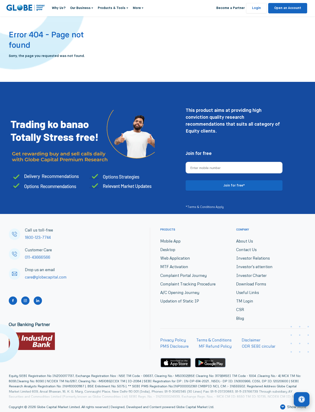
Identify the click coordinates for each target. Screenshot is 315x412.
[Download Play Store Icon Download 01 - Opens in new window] (210, 363)
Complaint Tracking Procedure (188, 284)
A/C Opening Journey (179, 292)
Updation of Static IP (179, 301)
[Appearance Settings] (301, 399)
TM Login (244, 301)
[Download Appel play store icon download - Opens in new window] (175, 363)
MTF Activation (174, 266)
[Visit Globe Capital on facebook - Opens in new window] (13, 300)
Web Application (175, 258)
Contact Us (246, 249)
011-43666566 (37, 257)
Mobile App (170, 241)
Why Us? (58, 8)
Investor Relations (253, 258)
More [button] (137, 8)
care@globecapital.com (46, 277)
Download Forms (251, 284)
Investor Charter (251, 275)
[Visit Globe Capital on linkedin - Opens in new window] (38, 300)
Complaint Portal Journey (183, 275)
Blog (240, 318)
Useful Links (247, 292)
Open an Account (287, 8)
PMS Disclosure (174, 346)
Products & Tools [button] (111, 8)
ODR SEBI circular (258, 346)
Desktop (167, 249)
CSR (240, 309)
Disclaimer (251, 340)
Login (256, 8)
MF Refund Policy (215, 346)
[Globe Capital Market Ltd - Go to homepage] (25, 8)
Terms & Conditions (214, 340)
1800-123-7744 (38, 237)
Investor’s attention (254, 266)
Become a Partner (230, 8)
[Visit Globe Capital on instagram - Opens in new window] (25, 300)
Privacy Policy (173, 340)
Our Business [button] (80, 8)
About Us (244, 241)
